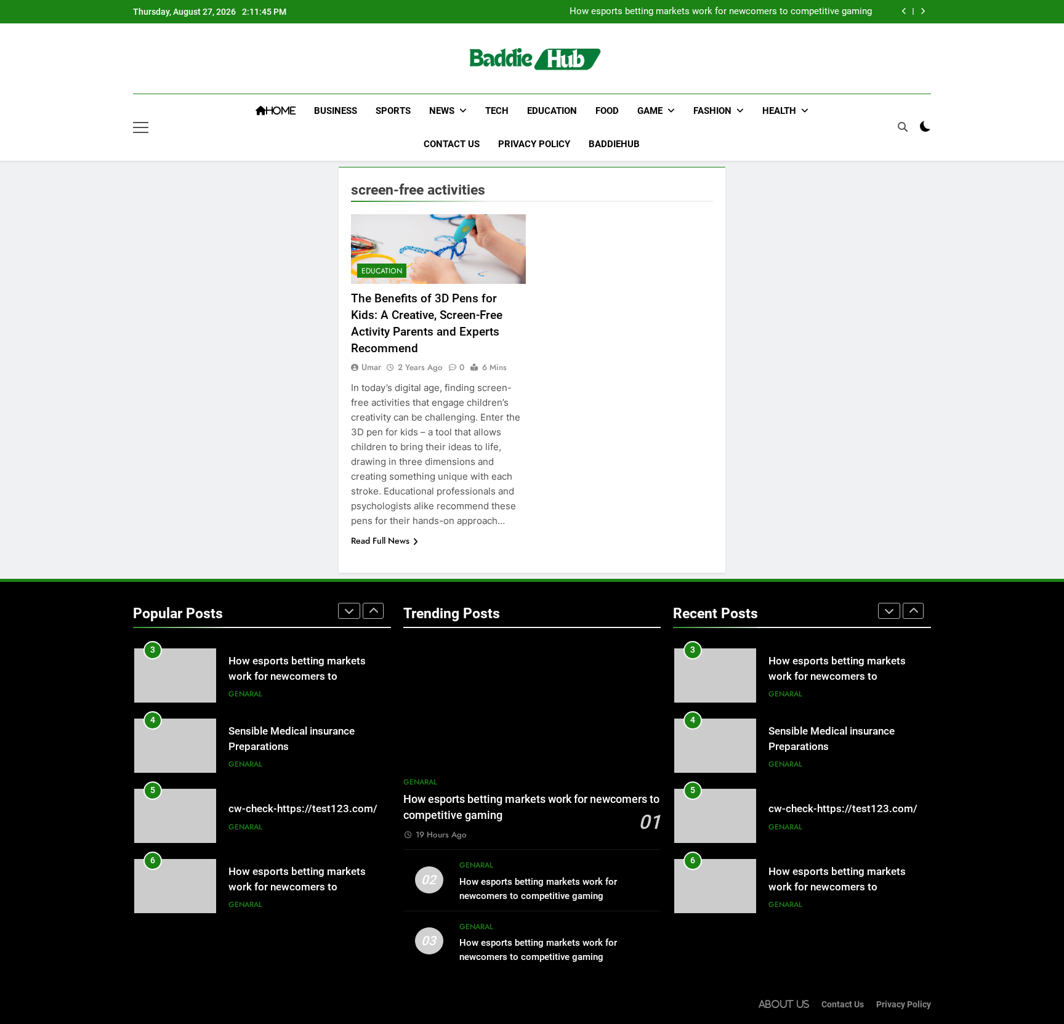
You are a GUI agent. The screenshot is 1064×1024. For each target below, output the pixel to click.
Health (779, 110)
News (441, 110)
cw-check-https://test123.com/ (302, 809)
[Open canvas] (140, 127)
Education (552, 110)
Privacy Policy (534, 144)
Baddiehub (614, 144)
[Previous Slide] (904, 11)
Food (607, 110)
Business (335, 110)
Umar (371, 367)
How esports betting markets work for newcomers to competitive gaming (721, 12)
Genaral (245, 693)
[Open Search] (903, 127)
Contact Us (452, 144)
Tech (497, 110)
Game (650, 110)
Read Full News (380, 540)
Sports (393, 110)
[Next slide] (922, 11)
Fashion (712, 110)
